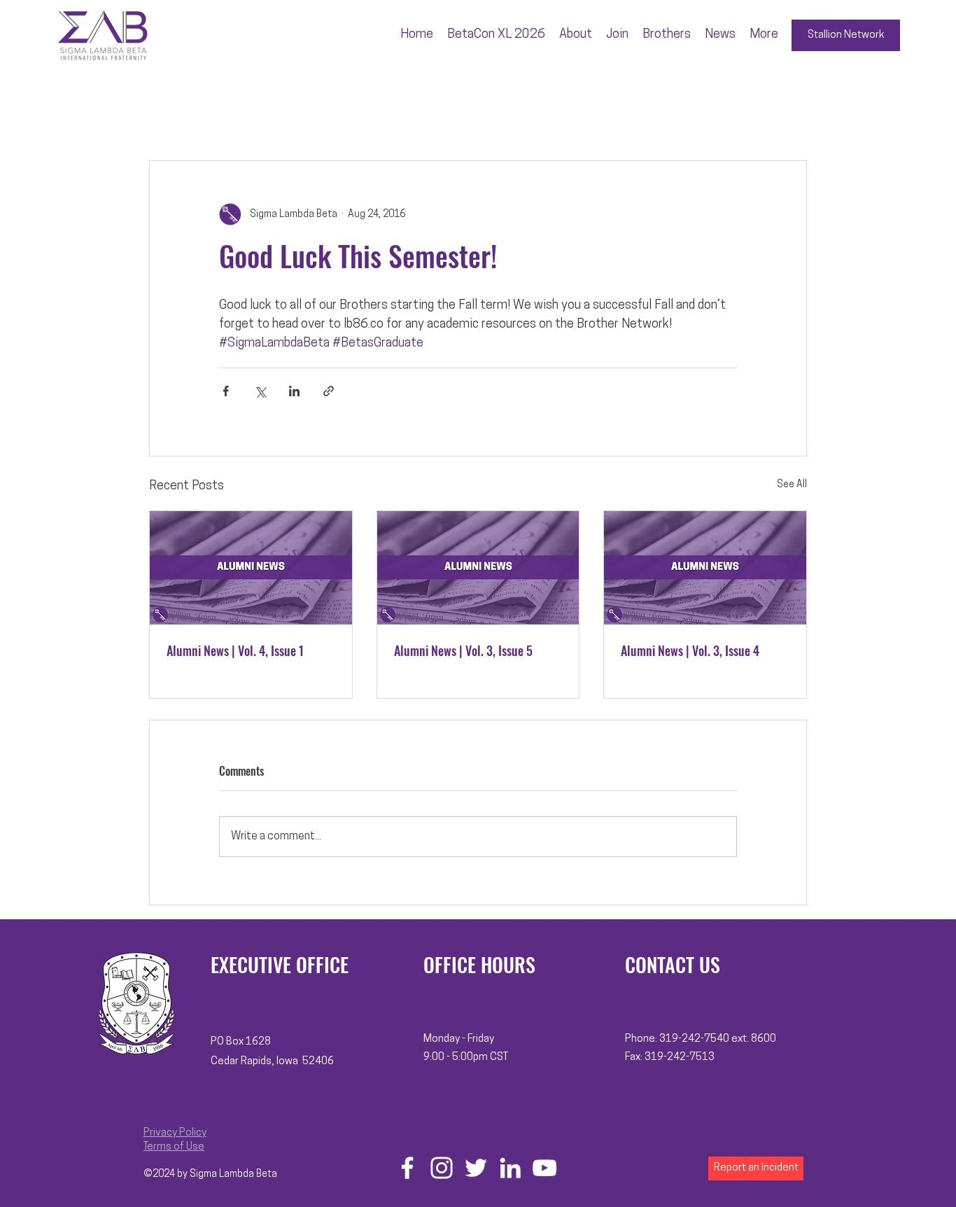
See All (792, 485)
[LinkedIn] (510, 1167)
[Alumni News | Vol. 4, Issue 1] (251, 568)
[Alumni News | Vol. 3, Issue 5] (478, 568)
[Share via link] (328, 391)
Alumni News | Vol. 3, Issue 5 (463, 650)
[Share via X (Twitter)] (260, 391)
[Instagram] (441, 1167)
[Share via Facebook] (225, 391)
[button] (575, 35)
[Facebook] (407, 1167)
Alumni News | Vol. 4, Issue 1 (235, 650)
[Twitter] (476, 1167)
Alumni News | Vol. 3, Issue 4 (690, 650)
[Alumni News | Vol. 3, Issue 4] (705, 568)
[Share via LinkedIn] (294, 391)
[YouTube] (544, 1167)
